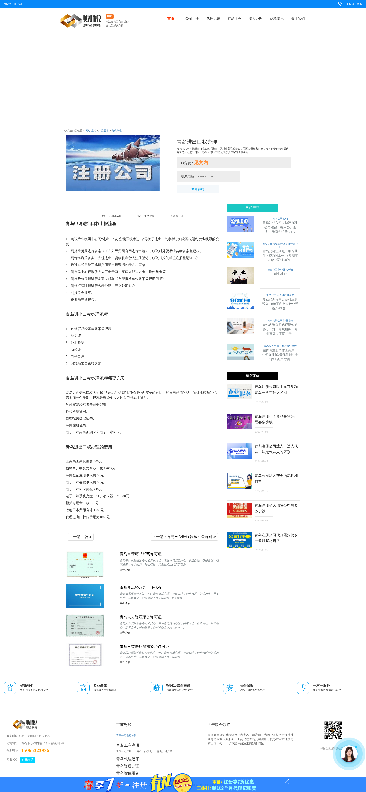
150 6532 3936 (353, 4)
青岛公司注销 (280, 218)
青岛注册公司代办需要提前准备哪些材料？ (276, 538)
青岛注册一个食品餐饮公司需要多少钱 (276, 419)
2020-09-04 (261, 402)
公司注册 (192, 18)
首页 (171, 19)
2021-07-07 (261, 461)
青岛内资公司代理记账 (280, 320)
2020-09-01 (261, 520)
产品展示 (103, 130)
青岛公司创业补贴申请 (280, 269)
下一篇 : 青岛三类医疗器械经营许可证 (184, 537)
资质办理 (255, 18)
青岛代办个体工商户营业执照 (280, 346)
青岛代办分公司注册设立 (280, 295)
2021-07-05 (261, 431)
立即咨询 (197, 189)
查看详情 (125, 569)
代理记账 (213, 18)
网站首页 (91, 130)
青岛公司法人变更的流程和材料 (276, 478)
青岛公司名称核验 (126, 735)
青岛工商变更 (144, 751)
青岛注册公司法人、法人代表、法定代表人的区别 (276, 449)
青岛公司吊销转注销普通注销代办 (280, 245)
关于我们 (298, 18)
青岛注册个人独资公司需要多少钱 (276, 508)
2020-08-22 (261, 550)
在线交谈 (28, 759)
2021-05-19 (261, 490)
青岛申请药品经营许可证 (141, 554)
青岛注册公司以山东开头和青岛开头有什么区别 (276, 390)
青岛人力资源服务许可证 (141, 617)
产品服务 (234, 18)
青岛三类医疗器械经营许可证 (144, 646)
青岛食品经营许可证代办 (141, 587)
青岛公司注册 (124, 751)
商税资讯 (277, 18)
